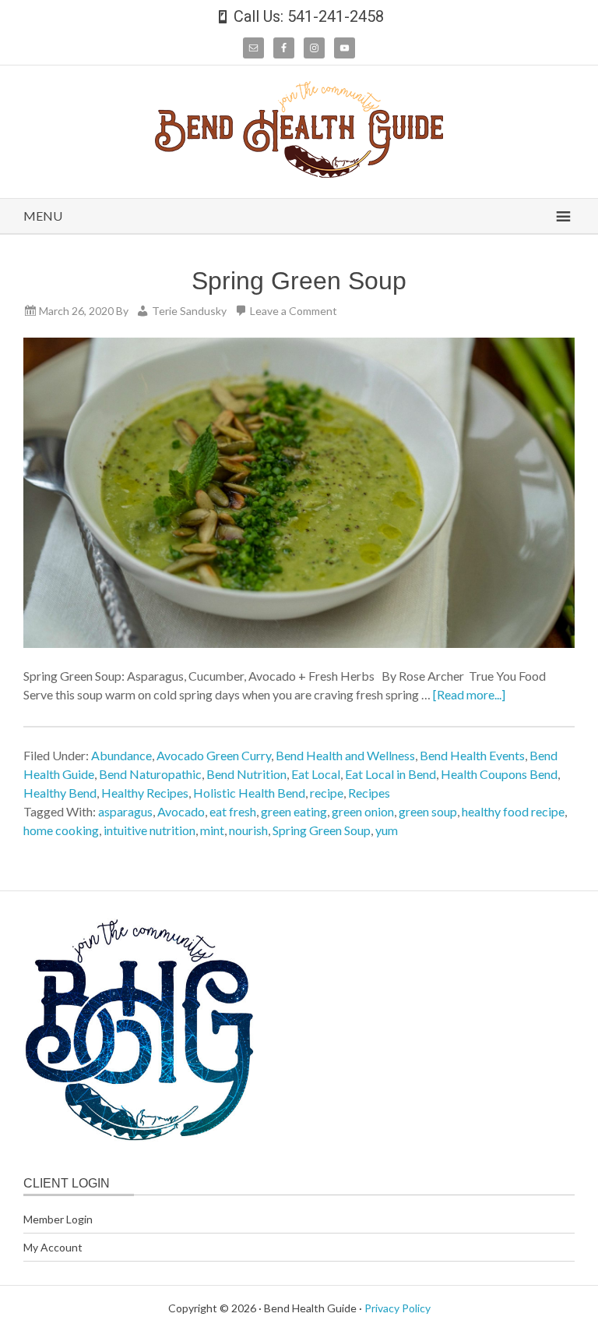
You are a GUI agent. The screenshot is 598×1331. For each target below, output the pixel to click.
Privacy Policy (397, 1308)
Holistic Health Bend (249, 792)
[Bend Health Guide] (299, 172)
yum (386, 830)
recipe (326, 792)
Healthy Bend (60, 792)
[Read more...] (469, 694)
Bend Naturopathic (150, 773)
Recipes (369, 792)
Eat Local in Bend (390, 773)
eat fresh (232, 811)
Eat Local (315, 773)
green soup (428, 811)
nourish (248, 830)
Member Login (58, 1219)
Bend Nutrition (246, 773)
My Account (53, 1247)
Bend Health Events (472, 755)
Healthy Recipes (144, 792)
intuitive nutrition (149, 830)
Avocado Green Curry (214, 755)
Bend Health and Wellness (345, 755)
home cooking (61, 830)
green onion (363, 811)
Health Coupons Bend (499, 773)
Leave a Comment (293, 310)
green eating (294, 811)
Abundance (121, 755)
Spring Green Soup (299, 281)
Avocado (181, 811)
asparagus (125, 811)
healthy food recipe (513, 811)
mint (212, 830)
